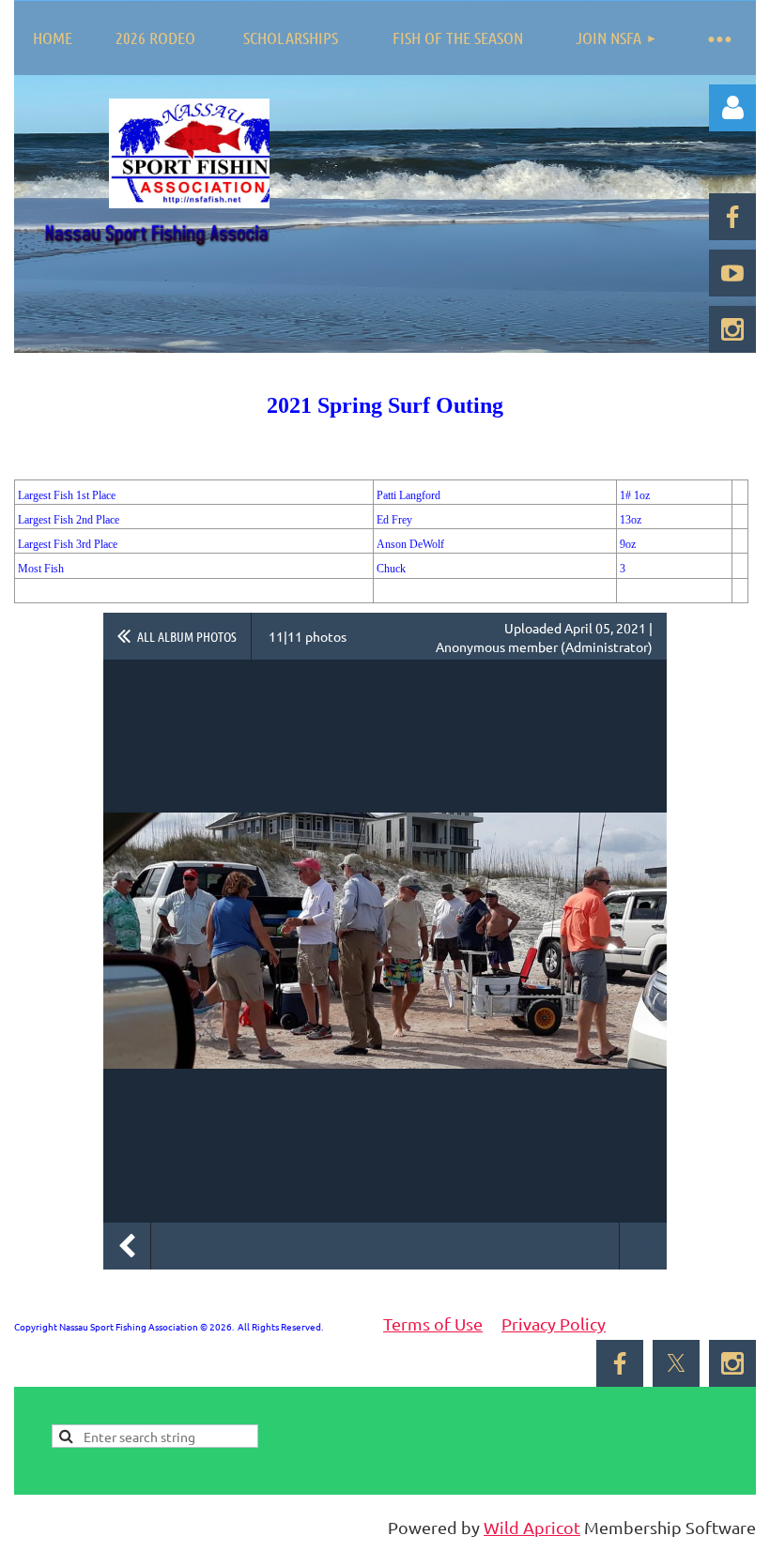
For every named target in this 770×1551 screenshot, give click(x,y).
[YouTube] (732, 273)
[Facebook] (732, 216)
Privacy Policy (553, 1323)
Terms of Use (433, 1323)
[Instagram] (732, 329)
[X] (676, 1363)
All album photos (187, 636)
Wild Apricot (532, 1527)
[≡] (718, 38)
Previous (126, 1246)
